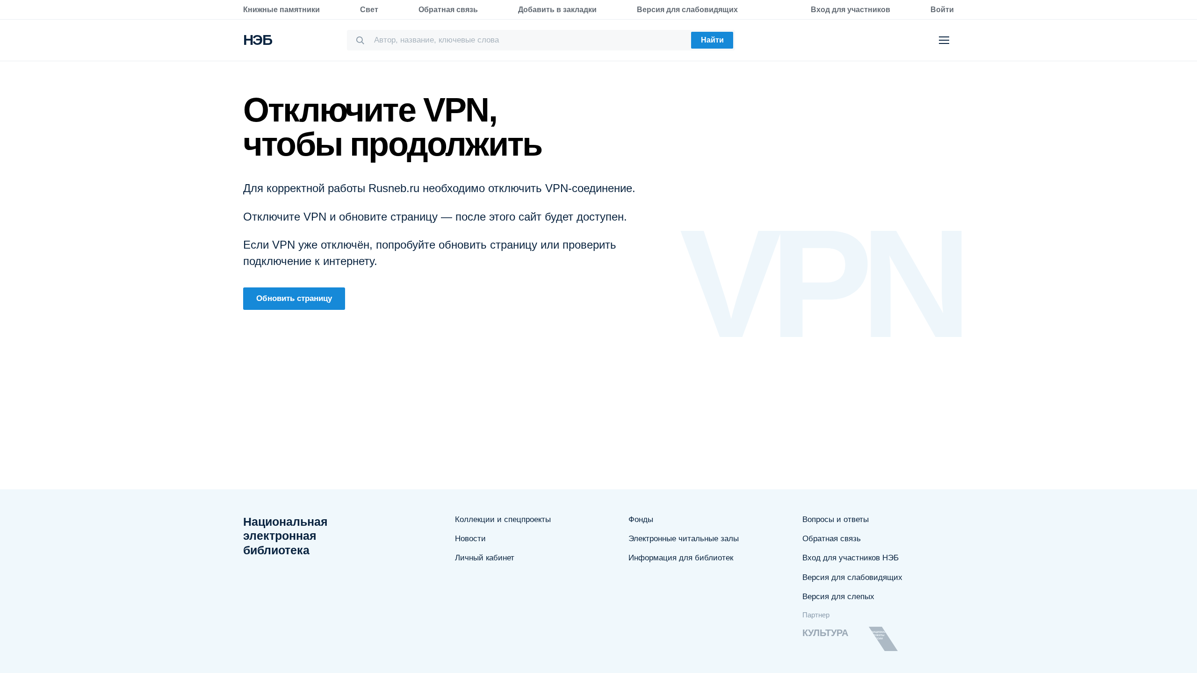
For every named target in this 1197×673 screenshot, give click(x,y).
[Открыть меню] (944, 40)
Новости (470, 538)
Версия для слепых (838, 596)
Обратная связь (448, 10)
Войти (942, 10)
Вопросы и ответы (835, 519)
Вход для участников (850, 10)
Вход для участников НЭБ (850, 557)
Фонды (640, 519)
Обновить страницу (294, 298)
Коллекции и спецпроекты (503, 519)
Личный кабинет (484, 557)
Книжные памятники (281, 10)
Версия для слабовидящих (687, 10)
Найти (712, 40)
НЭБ (257, 40)
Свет (369, 10)
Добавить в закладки (557, 10)
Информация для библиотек (680, 557)
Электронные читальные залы (683, 538)
